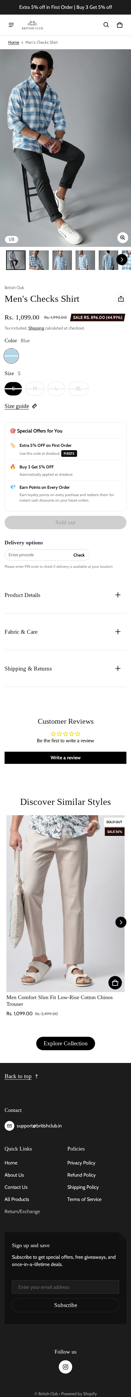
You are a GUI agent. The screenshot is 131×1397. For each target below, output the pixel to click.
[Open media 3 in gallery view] (62, 260)
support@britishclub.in (39, 1126)
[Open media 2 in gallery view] (39, 260)
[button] (106, 25)
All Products (17, 1199)
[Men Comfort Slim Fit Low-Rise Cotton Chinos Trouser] (65, 903)
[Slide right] (121, 259)
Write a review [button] (66, 758)
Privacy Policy (81, 1163)
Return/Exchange (22, 1211)
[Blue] (11, 356)
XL (78, 389)
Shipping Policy (83, 1187)
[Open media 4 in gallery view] (85, 260)
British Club (48, 1393)
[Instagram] (65, 1367)
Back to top (18, 1076)
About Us (14, 1175)
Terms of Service (84, 1199)
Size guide (17, 406)
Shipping (36, 328)
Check (79, 555)
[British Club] (32, 25)
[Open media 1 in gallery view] (16, 260)
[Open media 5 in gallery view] (108, 260)
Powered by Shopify (79, 1393)
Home (13, 42)
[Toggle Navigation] (11, 25)
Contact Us (16, 1187)
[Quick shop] (115, 982)
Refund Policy (81, 1175)
